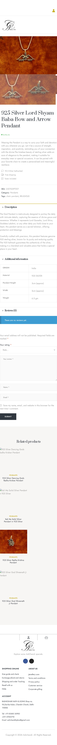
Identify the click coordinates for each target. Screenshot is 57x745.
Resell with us (7, 685)
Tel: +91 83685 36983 (11, 713)
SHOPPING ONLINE (10, 668)
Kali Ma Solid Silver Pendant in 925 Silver (13, 520)
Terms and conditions (36, 678)
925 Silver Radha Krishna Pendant (13, 561)
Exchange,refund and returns (13, 677)
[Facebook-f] (25, 661)
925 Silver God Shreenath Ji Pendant (13, 602)
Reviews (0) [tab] (10, 310)
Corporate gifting (35, 689)
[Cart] (46, 637)
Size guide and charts (10, 674)
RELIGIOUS (24, 196)
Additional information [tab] (16, 259)
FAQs (4, 689)
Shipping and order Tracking (13, 681)
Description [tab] (11, 207)
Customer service (35, 685)
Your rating (5, 344)
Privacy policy (34, 681)
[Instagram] (31, 661)
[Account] (28, 637)
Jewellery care (33, 674)
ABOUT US (32, 668)
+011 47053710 (8, 716)
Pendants (14, 192)
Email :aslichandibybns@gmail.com (16, 720)
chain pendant (12, 196)
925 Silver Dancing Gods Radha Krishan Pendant (13, 479)
